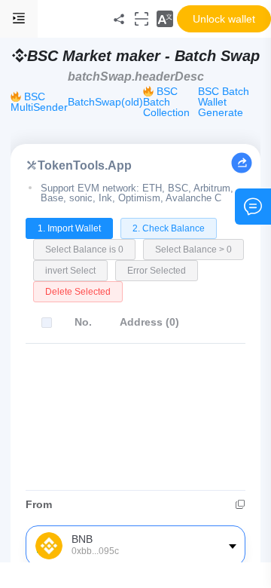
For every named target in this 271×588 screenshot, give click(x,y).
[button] (165, 19)
